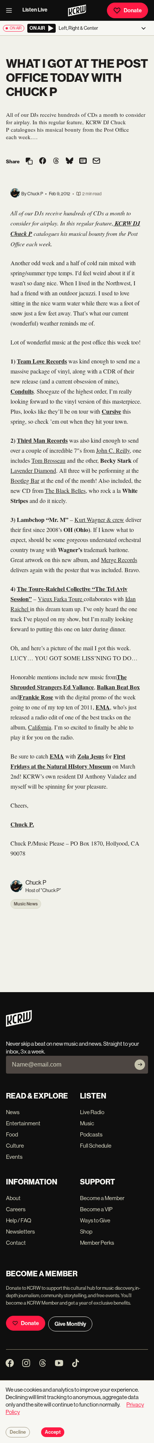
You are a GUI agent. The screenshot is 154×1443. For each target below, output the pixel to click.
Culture (15, 1145)
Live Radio (92, 1112)
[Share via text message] (83, 161)
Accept (53, 1432)
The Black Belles (65, 490)
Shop (86, 1231)
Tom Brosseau (48, 460)
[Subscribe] (140, 1064)
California (39, 727)
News (12, 1112)
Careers (15, 1209)
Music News (26, 904)
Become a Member (102, 1198)
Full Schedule (95, 1145)
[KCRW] (19, 1025)
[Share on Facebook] (42, 161)
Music (87, 1123)
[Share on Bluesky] (69, 161)
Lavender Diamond (33, 470)
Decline (18, 1432)
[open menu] (11, 10)
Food (12, 1134)
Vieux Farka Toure (61, 599)
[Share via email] (96, 162)
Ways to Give (95, 1220)
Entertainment (23, 1123)
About (13, 1198)
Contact (16, 1243)
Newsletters (20, 1231)
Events (14, 1157)
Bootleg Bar (24, 480)
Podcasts (91, 1134)
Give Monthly (70, 1324)
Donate (133, 10)
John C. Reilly (113, 450)
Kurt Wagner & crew (99, 519)
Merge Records (119, 560)
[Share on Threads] (56, 161)
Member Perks (97, 1243)
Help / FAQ (18, 1220)
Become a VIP (96, 1209)
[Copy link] (29, 161)
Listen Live (34, 10)
